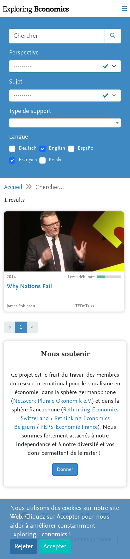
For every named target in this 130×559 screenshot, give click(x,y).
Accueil (13, 187)
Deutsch (28, 148)
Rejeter (23, 546)
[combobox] (65, 123)
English (57, 148)
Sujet (15, 82)
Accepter (54, 546)
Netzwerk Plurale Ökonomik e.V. (52, 401)
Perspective (24, 53)
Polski (55, 160)
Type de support (30, 111)
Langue (18, 137)
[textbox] (65, 123)
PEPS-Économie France (69, 427)
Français (28, 160)
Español (86, 148)
